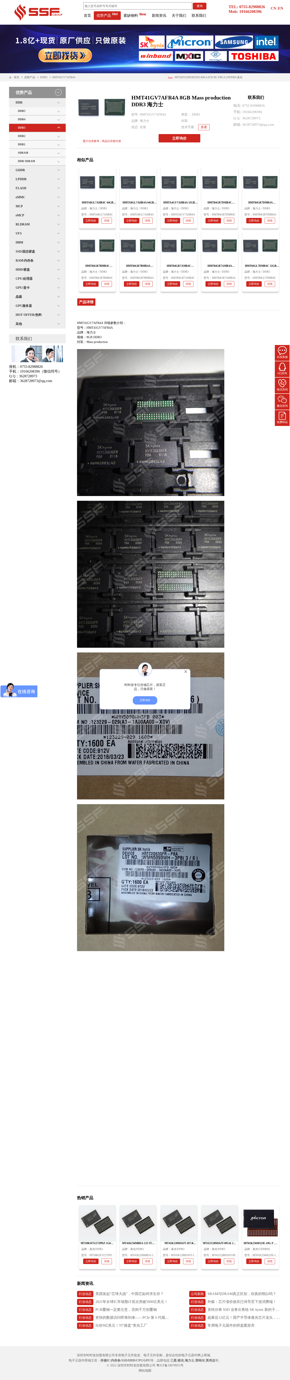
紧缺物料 (130, 15)
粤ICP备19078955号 (170, 1365)
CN (273, 8)
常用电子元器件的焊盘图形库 (223, 1325)
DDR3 (43, 77)
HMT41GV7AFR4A (63, 77)
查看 (204, 127)
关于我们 (179, 15)
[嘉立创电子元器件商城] (38, 12)
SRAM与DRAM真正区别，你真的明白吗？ (233, 1294)
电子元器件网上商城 (195, 1355)
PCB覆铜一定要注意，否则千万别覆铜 (118, 1309)
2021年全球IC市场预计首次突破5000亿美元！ (123, 1302)
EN (280, 8)
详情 (106, 220)
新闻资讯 (159, 15)
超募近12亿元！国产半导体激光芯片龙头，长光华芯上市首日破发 (236, 1317)
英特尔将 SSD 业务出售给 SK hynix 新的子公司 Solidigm (236, 1309)
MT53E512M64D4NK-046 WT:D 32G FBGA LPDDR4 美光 (207, 77)
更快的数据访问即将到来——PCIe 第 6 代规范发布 (124, 1317)
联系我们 (199, 15)
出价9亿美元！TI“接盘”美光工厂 (113, 1325)
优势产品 (104, 15)
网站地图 (145, 1370)
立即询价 (179, 138)
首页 (87, 15)
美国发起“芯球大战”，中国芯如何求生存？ (121, 1294)
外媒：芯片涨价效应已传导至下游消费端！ (233, 1302)
